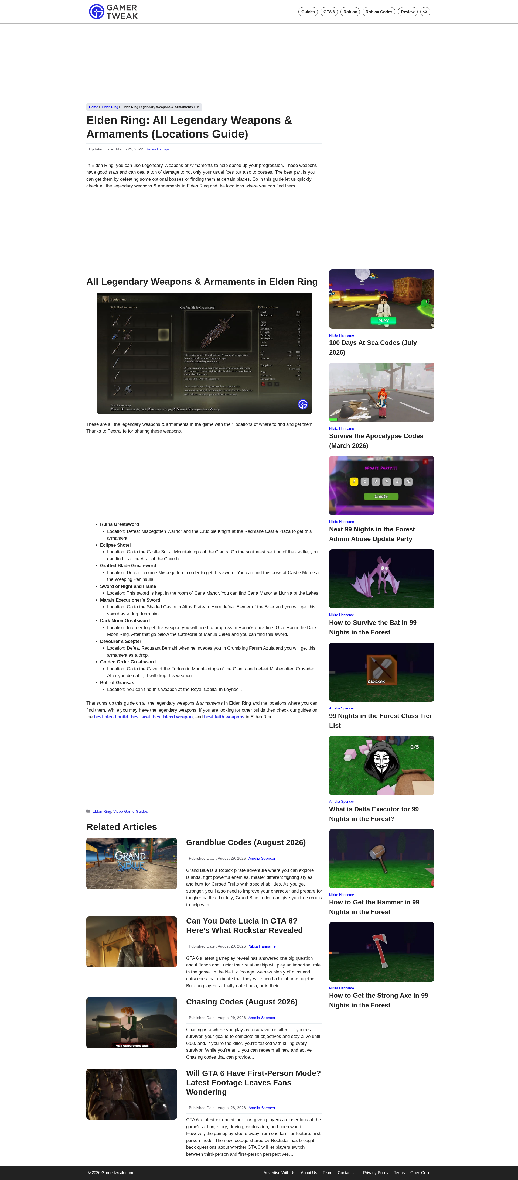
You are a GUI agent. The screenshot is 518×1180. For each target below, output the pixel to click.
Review (408, 11)
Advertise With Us (279, 1172)
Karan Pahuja (157, 149)
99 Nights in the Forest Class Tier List (380, 720)
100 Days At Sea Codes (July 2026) (373, 347)
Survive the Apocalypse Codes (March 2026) (376, 440)
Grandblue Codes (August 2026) (246, 842)
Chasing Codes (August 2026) (242, 1001)
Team (327, 1172)
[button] (425, 11)
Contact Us (348, 1172)
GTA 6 (329, 11)
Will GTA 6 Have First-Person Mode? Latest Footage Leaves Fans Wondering (253, 1082)
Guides (308, 11)
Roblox (350, 11)
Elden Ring (110, 107)
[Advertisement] (259, 61)
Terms (399, 1172)
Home (93, 107)
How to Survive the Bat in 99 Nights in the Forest (373, 627)
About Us (309, 1172)
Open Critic (420, 1172)
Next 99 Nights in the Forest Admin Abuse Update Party (372, 534)
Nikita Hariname (262, 946)
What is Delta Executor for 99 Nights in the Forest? (374, 813)
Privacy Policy (375, 1172)
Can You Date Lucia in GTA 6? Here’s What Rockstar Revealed (244, 926)
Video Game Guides (130, 811)
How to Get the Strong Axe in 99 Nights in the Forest (378, 1000)
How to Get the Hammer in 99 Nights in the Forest (374, 906)
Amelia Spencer (261, 858)
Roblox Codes (379, 11)
